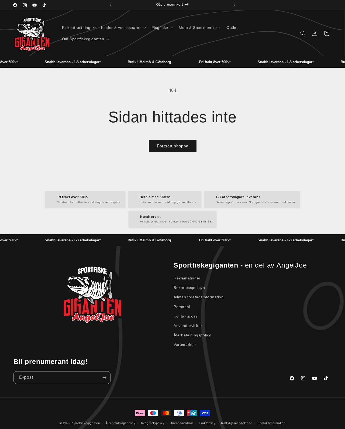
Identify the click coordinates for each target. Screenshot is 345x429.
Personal (182, 307)
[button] (78, 27)
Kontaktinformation (271, 423)
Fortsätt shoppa (172, 146)
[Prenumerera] (104, 377)
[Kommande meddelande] (234, 5)
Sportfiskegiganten (86, 423)
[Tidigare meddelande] (111, 5)
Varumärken (185, 344)
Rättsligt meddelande (236, 423)
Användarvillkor (188, 325)
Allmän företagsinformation (199, 297)
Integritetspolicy (153, 423)
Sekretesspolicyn (189, 287)
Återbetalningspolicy (192, 335)
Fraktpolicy (207, 423)
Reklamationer (187, 278)
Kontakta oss (186, 316)
